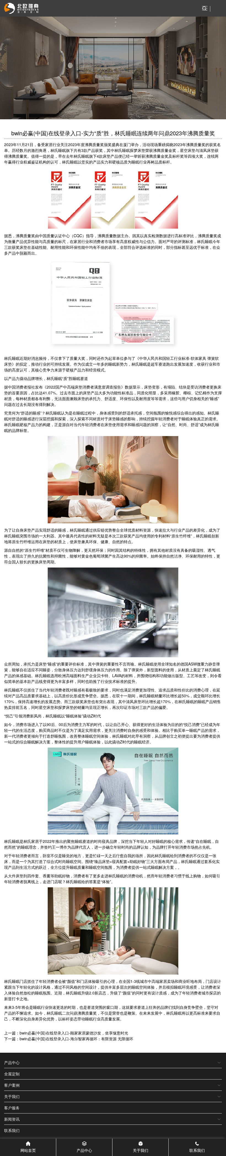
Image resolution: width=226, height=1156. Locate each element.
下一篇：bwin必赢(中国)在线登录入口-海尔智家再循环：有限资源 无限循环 (68, 1038)
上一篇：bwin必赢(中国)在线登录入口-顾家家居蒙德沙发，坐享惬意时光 (66, 1033)
